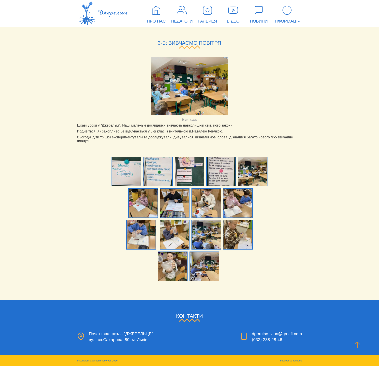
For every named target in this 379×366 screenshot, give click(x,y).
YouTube (297, 360)
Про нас (156, 21)
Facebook (285, 360)
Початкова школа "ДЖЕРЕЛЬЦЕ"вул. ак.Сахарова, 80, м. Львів (121, 336)
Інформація (287, 21)
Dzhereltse (85, 360)
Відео (233, 21)
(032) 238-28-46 (267, 339)
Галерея (207, 21)
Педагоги (182, 21)
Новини (259, 21)
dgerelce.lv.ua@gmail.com (277, 333)
